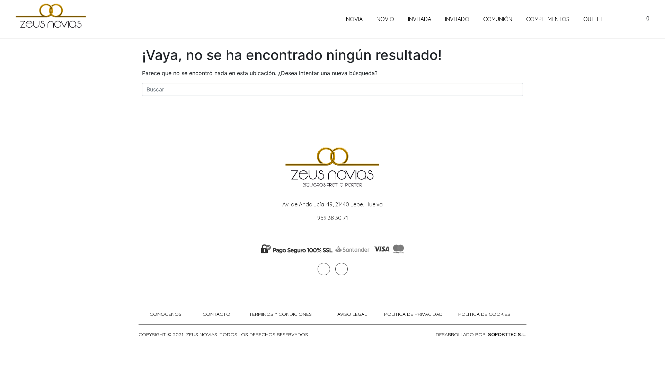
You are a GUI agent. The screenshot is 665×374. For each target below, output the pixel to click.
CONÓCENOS (165, 314)
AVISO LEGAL (352, 314)
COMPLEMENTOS (547, 19)
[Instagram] (341, 269)
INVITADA (419, 19)
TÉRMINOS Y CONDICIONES (280, 314)
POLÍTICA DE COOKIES (484, 314)
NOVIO (385, 19)
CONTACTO (216, 314)
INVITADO (457, 19)
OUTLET (593, 19)
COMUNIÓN (497, 19)
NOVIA (354, 19)
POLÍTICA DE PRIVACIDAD (413, 314)
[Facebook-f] (324, 269)
